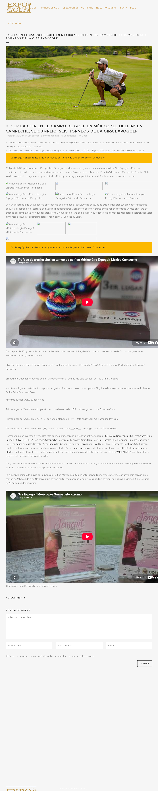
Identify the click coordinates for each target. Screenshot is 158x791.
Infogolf (134, 448)
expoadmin (52, 135)
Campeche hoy (89, 444)
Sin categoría (35, 135)
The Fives (134, 436)
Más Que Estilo (81, 448)
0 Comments (68, 135)
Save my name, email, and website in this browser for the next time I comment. (52, 656)
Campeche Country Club (58, 440)
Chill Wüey (109, 436)
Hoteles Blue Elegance (115, 440)
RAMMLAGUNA (122, 452)
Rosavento (122, 436)
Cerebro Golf (135, 440)
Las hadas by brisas (22, 444)
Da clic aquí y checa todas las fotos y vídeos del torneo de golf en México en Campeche (57, 157)
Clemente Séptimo (122, 444)
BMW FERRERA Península (29, 440)
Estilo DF (124, 448)
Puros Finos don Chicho (54, 444)
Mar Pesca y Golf (50, 452)
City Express (140, 444)
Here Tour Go (94, 440)
